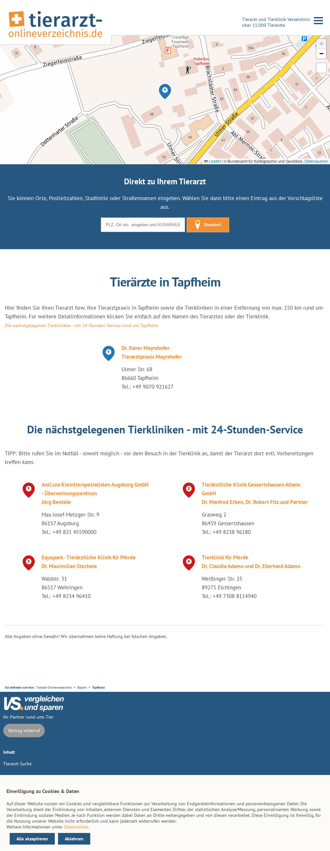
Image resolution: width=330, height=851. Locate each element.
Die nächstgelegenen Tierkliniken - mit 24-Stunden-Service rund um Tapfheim (81, 325)
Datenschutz (76, 827)
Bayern (82, 687)
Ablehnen (74, 839)
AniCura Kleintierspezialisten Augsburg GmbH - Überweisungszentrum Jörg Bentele (95, 493)
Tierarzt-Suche (17, 764)
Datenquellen (316, 161)
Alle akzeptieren (32, 839)
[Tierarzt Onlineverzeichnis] (55, 38)
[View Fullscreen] (321, 68)
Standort (212, 224)
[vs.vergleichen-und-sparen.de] (33, 710)
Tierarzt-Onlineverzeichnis (54, 687)
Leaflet (214, 161)
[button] (165, 91)
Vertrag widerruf (24, 730)
